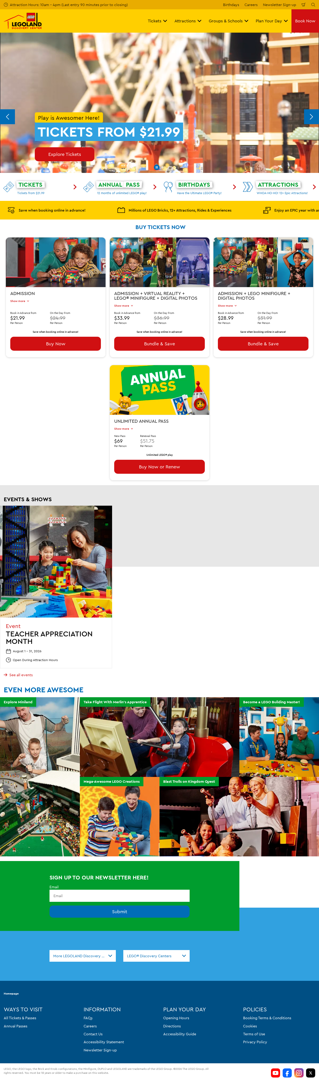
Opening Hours (176, 1018)
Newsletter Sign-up (279, 4)
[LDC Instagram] (299, 1073)
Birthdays (231, 4)
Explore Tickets (64, 154)
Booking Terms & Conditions (267, 1018)
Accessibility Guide (179, 1034)
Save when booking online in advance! (52, 210)
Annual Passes (15, 1026)
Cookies (250, 1026)
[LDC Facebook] (287, 1073)
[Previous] (7, 116)
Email (54, 887)
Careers (251, 4)
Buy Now (55, 344)
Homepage (11, 993)
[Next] (311, 116)
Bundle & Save (159, 344)
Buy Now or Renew (159, 467)
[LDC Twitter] (310, 1073)
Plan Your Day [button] (269, 21)
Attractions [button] (185, 21)
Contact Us (93, 1034)
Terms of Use (254, 1034)
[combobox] (83, 956)
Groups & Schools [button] (226, 21)
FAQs (88, 1018)
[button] (157, 167)
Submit (119, 911)
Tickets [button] (154, 21)
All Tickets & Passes (20, 1018)
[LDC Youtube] (275, 1073)
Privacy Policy (255, 1042)
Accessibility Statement (104, 1042)
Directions (172, 1026)
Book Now (305, 21)
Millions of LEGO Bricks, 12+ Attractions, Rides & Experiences (180, 210)
